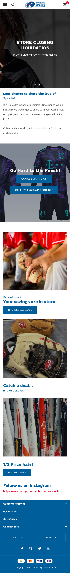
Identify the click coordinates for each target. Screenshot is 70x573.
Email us (50, 537)
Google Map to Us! (34, 178)
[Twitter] (39, 548)
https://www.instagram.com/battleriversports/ (31, 491)
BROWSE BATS (17, 472)
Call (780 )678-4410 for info (34, 190)
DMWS (46, 567)
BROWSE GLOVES (13, 390)
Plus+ (55, 567)
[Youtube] (48, 548)
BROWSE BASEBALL (20, 309)
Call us (18, 537)
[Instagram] (30, 548)
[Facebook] (22, 548)
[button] (5, 4)
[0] (64, 4)
